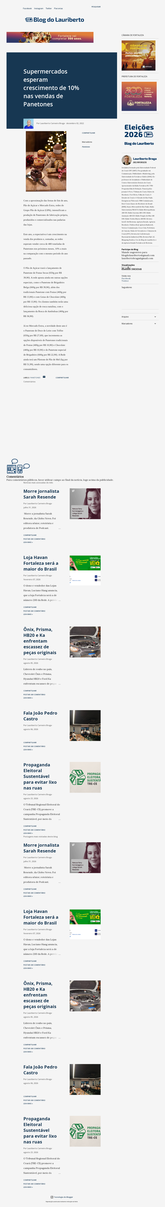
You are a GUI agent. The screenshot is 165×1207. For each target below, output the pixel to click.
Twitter (49, 8)
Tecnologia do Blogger (63, 1197)
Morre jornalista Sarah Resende (41, 494)
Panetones (86, 147)
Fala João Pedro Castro (40, 716)
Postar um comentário (34, 539)
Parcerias (58, 8)
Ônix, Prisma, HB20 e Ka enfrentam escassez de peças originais (39, 640)
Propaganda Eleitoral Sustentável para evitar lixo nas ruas (40, 776)
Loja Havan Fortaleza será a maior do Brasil (40, 563)
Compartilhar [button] (88, 133)
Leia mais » (28, 542)
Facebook (27, 8)
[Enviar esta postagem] (44, 377)
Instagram (38, 8)
